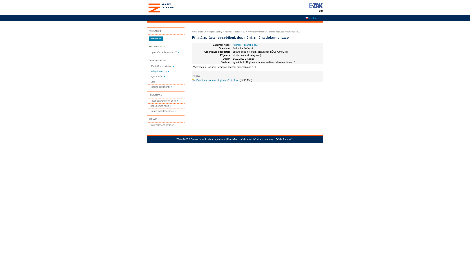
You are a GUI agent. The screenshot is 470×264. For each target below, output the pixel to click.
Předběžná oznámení (161, 66)
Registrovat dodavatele (162, 111)
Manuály (269, 139)
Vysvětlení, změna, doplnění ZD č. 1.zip (217, 80)
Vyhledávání (157, 76)
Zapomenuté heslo (160, 106)
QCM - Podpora (283, 139)
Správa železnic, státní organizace (161, 4)
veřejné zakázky (214, 32)
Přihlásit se (156, 39)
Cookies (258, 139)
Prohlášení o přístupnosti (239, 139)
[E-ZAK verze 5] (315, 7)
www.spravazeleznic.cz (162, 125)
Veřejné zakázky (159, 71)
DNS (153, 81)
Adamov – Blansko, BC (235, 32)
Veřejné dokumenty (160, 87)
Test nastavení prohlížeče (163, 101)
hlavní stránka (198, 32)
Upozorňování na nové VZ (164, 52)
